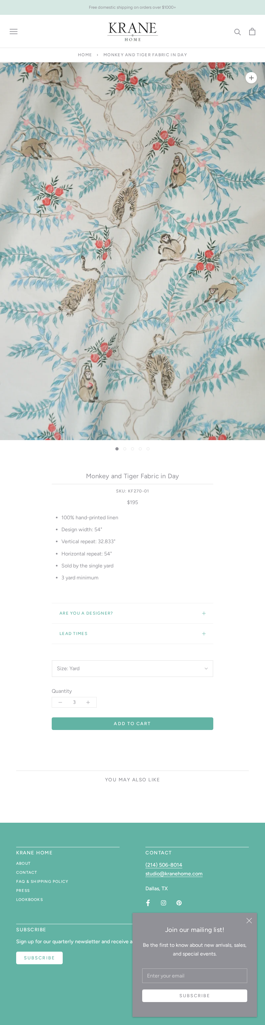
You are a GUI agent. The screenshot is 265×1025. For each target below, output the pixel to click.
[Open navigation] (13, 31)
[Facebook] (148, 903)
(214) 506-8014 (163, 865)
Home (85, 54)
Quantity (62, 691)
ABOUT (23, 863)
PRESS (23, 890)
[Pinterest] (179, 903)
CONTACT (26, 872)
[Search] (237, 31)
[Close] (249, 921)
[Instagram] (163, 903)
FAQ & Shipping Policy (42, 881)
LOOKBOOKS (29, 899)
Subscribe (194, 996)
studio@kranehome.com (174, 874)
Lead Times (73, 633)
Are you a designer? (86, 613)
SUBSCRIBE (39, 958)
